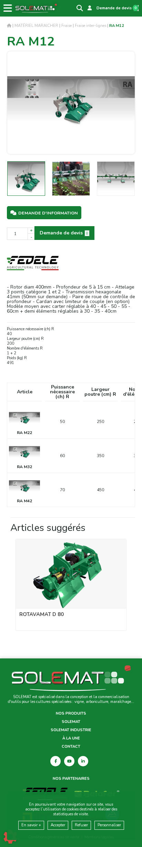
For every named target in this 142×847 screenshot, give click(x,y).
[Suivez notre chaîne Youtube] (69, 761)
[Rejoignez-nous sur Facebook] (55, 761)
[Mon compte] (90, 8)
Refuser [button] (81, 825)
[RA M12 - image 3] (116, 178)
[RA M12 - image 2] (71, 178)
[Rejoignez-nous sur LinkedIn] (83, 761)
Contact (71, 746)
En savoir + (31, 825)
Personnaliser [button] (109, 825)
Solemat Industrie (71, 730)
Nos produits (71, 713)
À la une (71, 738)
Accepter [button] (58, 825)
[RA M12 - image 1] (26, 178)
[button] (116, 25)
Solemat (71, 721)
